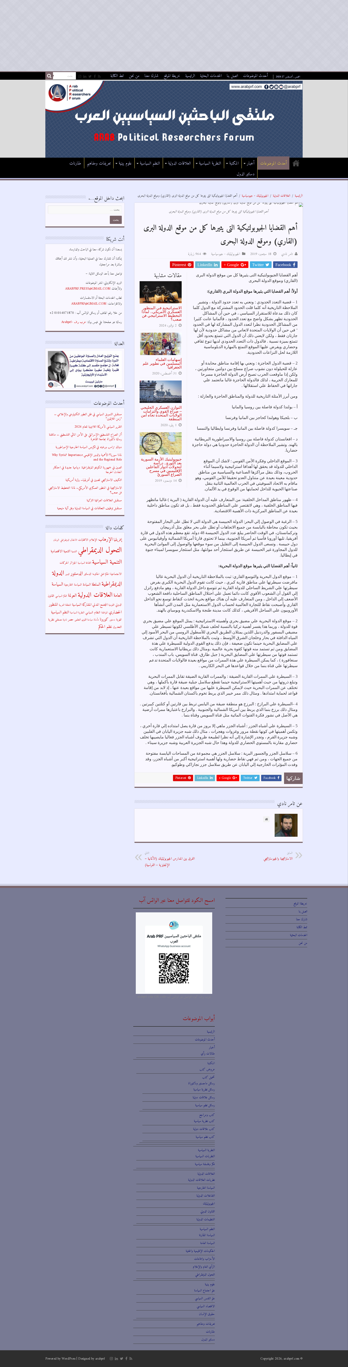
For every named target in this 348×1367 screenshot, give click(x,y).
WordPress (68, 1359)
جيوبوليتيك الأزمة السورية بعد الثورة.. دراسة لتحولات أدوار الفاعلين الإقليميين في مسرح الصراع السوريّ (161, 467)
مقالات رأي (208, 1054)
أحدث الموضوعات (255, 75)
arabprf (100, 1359)
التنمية (74, 551)
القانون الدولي (207, 1211)
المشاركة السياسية (81, 605)
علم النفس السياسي (205, 1298)
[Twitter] (90, 76)
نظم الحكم (105, 627)
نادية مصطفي (61, 619)
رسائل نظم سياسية (205, 1105)
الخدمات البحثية (211, 75)
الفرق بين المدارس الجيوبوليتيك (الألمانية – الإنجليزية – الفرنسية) (170, 859)
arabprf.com (291, 1359)
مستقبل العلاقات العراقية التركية (104, 500)
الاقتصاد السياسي (206, 1306)
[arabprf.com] (174, 119)
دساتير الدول (246, 174)
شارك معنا (151, 75)
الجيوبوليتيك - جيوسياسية (255, 196)
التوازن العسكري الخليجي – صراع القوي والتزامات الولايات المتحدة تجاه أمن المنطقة (161, 413)
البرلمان (56, 540)
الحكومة (95, 574)
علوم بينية (125, 163)
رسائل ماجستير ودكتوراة (201, 1083)
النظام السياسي (92, 612)
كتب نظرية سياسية (204, 1121)
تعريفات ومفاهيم (99, 163)
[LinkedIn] (85, 76)
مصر (70, 619)
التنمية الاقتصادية (60, 551)
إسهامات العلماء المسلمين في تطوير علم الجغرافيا (162, 363)
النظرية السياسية (210, 163)
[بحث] (49, 76)
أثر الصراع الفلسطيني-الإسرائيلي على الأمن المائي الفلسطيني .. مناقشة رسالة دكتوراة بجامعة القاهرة (85, 437)
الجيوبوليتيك (209, 1204)
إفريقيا (118, 539)
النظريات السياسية (205, 1156)
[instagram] (80, 76)
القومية (111, 605)
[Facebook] (94, 76)
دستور (112, 619)
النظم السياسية (150, 163)
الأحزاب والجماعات (204, 1259)
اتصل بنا (232, 75)
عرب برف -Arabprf (73, 322)
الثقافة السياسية (84, 563)
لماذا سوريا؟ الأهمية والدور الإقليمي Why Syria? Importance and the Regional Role (87, 457)
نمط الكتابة (117, 75)
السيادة (87, 584)
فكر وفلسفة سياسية (205, 1164)
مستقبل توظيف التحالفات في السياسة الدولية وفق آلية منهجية (89, 508)
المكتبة (234, 163)
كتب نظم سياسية (205, 1137)
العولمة (72, 596)
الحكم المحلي (104, 574)
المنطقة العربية (65, 605)
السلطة (96, 584)
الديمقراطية (112, 584)
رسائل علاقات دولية (204, 1097)
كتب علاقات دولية (204, 1129)
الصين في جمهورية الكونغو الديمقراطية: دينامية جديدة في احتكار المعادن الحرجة (87, 470)
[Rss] (99, 76)
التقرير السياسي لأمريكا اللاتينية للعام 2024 (98, 427)
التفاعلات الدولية (205, 1196)
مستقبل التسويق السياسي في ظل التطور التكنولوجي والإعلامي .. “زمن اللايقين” (88, 416)
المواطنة (104, 612)
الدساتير (87, 574)
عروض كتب (207, 1069)
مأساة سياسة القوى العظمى (86, 619)
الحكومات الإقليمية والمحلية (200, 1251)
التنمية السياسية (107, 562)
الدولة (58, 573)
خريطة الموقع (172, 75)
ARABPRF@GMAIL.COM (88, 304)
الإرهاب (105, 539)
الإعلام (93, 540)
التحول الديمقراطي (100, 550)
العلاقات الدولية (179, 163)
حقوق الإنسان (207, 1314)
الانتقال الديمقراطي (68, 540)
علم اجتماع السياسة (204, 1290)
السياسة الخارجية (73, 585)
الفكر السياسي (61, 596)
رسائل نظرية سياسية (204, 1089)
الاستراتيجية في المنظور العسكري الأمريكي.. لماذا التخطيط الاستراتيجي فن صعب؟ (162, 313)
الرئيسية (190, 75)
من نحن (134, 75)
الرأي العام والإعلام (204, 1267)
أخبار (251, 163)
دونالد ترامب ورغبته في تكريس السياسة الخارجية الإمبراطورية (89, 447)
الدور (67, 574)
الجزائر (73, 563)
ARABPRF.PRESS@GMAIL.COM (88, 289)
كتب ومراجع (207, 1115)
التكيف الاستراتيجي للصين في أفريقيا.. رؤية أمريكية (93, 480)
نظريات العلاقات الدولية (201, 1180)
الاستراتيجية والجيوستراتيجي (277, 856)
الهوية (119, 619)
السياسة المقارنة (207, 1235)
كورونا (104, 619)
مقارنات (75, 163)
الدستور (77, 573)
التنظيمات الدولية (205, 1219)
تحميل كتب (208, 1077)
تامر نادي (287, 254)
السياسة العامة (207, 1243)
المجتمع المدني (100, 605)
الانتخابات (83, 540)
